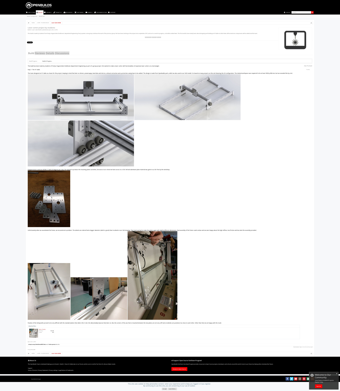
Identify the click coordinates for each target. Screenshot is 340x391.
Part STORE (31, 12)
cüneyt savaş (31, 344)
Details (50, 53)
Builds (40, 12)
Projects (58, 12)
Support (113, 12)
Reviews (40, 53)
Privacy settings (53, 370)
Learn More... (172, 389)
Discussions (62, 53)
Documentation (101, 12)
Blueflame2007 (39, 344)
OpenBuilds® (32, 349)
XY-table (154, 37)
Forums (48, 12)
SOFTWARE (80, 12)
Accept (165, 389)
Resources (69, 12)
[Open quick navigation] (311, 22)
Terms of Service (32, 370)
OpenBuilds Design (36, 379)
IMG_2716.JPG (42, 329)
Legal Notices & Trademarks (66, 370)
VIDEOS (90, 12)
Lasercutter (148, 37)
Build (31, 53)
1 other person (52, 344)
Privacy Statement (43, 370)
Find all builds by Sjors (308, 347)
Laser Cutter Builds (36, 30)
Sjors (50, 30)
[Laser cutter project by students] (295, 38)
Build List (42, 16)
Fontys (159, 37)
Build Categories (32, 16)
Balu (44, 344)
